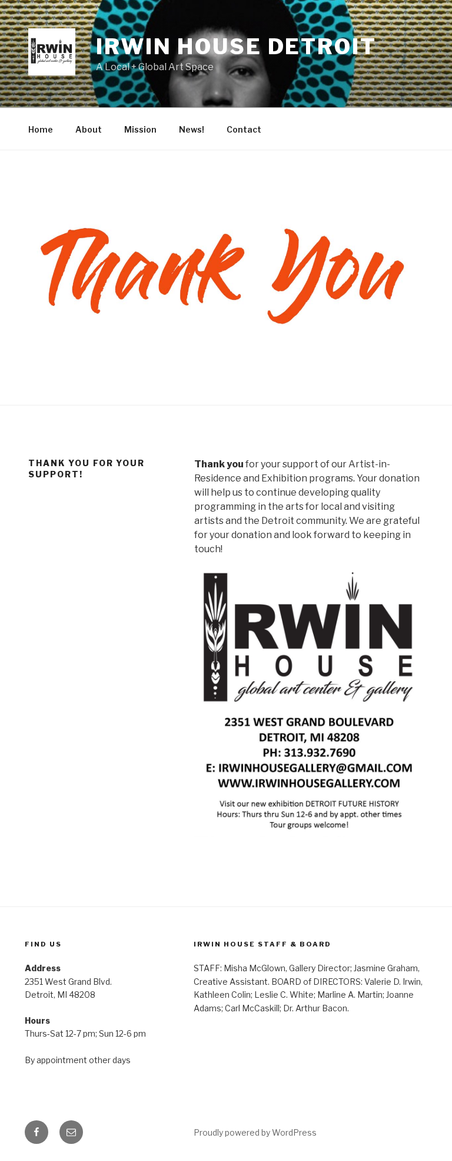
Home (40, 129)
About (88, 129)
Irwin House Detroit (236, 47)
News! (191, 129)
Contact (244, 129)
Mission (140, 129)
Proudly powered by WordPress (255, 1132)
